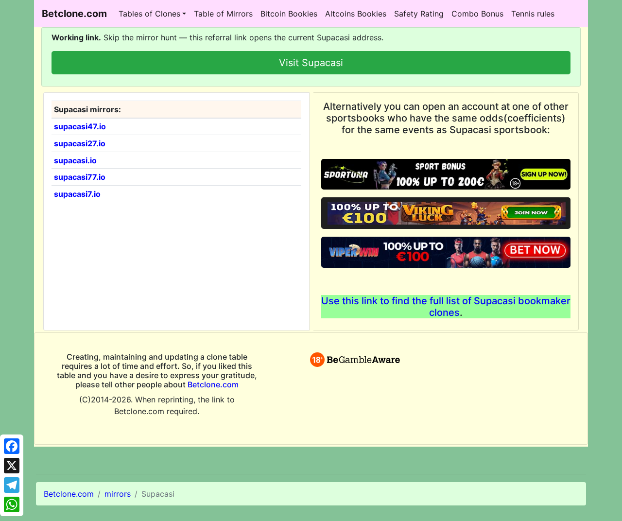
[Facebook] (11, 446)
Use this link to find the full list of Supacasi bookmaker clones (445, 306)
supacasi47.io (80, 126)
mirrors (117, 494)
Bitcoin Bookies (288, 13)
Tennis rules (532, 13)
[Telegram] (11, 485)
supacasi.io (75, 160)
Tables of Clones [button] (149, 13)
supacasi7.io (77, 194)
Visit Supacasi (311, 63)
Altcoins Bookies (355, 13)
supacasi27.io (79, 143)
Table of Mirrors (223, 13)
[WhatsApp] (11, 504)
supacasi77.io (79, 177)
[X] (11, 465)
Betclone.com (213, 384)
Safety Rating (419, 13)
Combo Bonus (477, 13)
